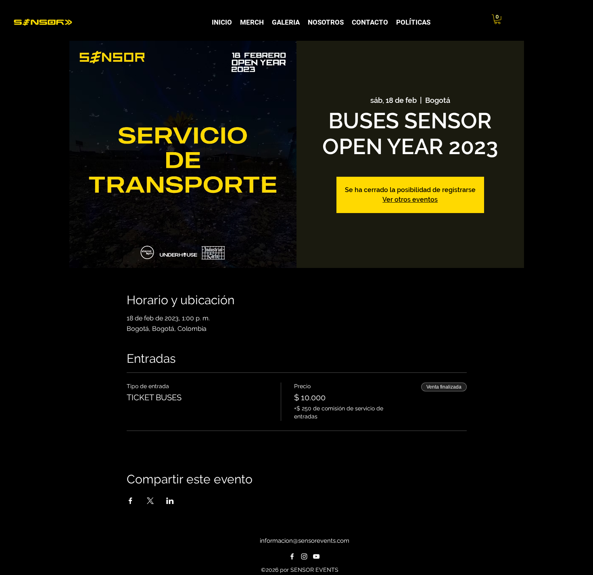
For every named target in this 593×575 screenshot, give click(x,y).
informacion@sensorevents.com (304, 540)
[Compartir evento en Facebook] (130, 501)
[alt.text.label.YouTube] (316, 556)
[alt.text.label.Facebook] (292, 556)
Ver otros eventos (410, 199)
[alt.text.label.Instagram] (304, 556)
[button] (497, 19)
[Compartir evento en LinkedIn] (170, 501)
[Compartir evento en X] (150, 501)
